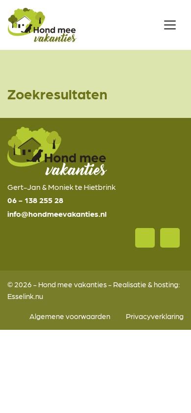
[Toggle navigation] (170, 25)
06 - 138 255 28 (35, 200)
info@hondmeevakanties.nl (57, 213)
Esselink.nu (25, 295)
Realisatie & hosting (145, 284)
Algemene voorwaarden (69, 316)
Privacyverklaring (155, 316)
